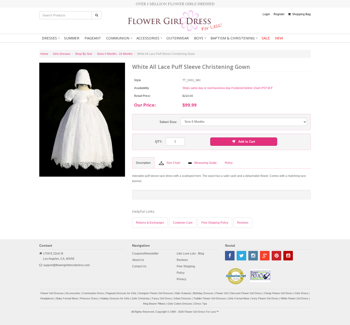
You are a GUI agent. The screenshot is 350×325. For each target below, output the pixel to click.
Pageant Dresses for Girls (121, 293)
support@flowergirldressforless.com (66, 265)
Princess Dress (89, 298)
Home (44, 54)
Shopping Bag (301, 14)
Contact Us (139, 266)
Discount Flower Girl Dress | (247, 293)
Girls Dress (301, 293)
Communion (119, 38)
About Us (138, 260)
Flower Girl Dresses (52, 293)
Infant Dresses (182, 298)
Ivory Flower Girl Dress (265, 298)
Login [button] (266, 14)
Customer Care (183, 222)
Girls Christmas (141, 298)
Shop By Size (83, 54)
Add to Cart (245, 141)
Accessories (149, 38)
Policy (181, 272)
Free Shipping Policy (214, 222)
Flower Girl (221, 293)
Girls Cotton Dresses (180, 303)
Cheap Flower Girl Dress (278, 293)
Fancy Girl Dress (162, 298)
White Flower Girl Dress (294, 298)
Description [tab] (143, 163)
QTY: (158, 141)
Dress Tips (200, 303)
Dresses (51, 38)
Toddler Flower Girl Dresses (209, 298)
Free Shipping (186, 266)
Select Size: (168, 122)
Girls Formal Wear (238, 298)
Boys (200, 38)
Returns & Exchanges (150, 222)
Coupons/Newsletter (145, 253)
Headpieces (47, 298)
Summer (71, 38)
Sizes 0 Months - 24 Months (115, 54)
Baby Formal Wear (67, 298)
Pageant (93, 38)
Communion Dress (93, 293)
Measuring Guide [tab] (205, 163)
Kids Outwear (183, 293)
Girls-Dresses (61, 54)
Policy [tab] (229, 163)
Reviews (242, 222)
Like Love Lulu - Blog (190, 253)
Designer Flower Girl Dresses (156, 293)
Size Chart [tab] (173, 163)
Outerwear (177, 38)
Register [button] (279, 14)
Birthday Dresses (203, 293)
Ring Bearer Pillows (154, 303)
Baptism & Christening (234, 38)
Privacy (181, 279)
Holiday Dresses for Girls (115, 298)
